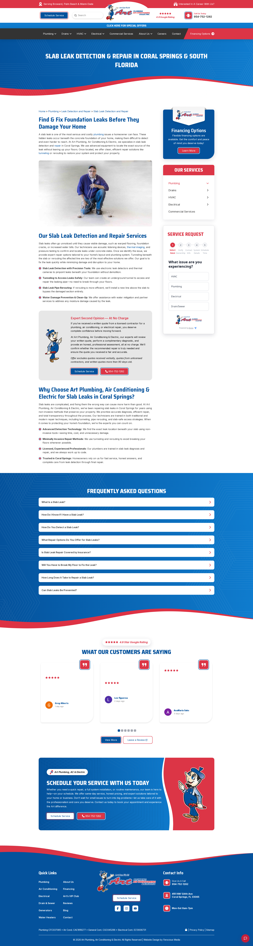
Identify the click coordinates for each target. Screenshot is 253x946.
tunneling (44, 153)
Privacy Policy (197, 930)
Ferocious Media (171, 939)
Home (42, 111)
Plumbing (53, 111)
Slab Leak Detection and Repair (110, 111)
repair (58, 145)
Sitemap (210, 930)
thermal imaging (136, 247)
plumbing (98, 134)
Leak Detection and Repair (76, 111)
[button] (126, 502)
